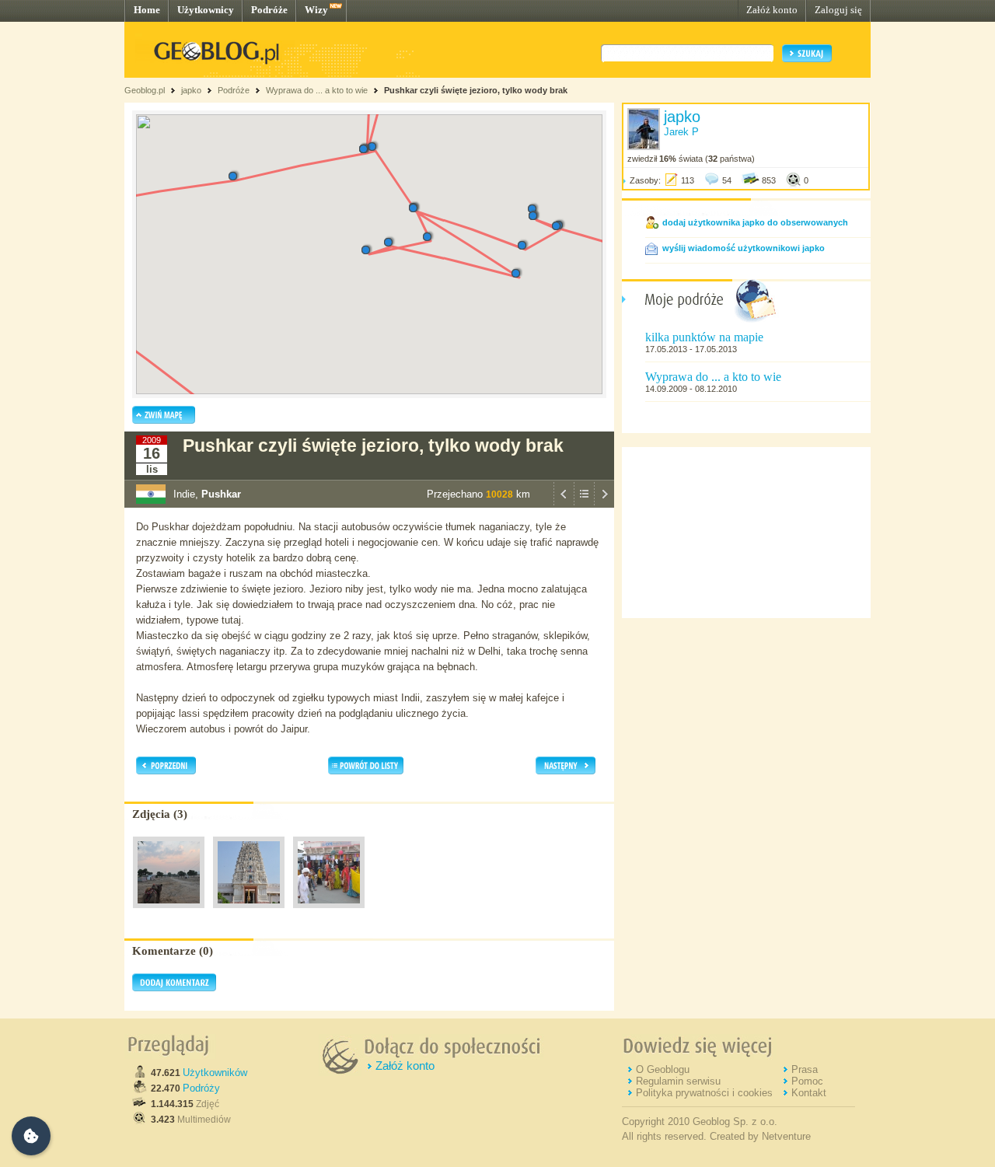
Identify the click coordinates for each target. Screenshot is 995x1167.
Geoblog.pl (144, 90)
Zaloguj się (838, 10)
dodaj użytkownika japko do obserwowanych (755, 222)
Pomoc (807, 1081)
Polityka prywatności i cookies (704, 1093)
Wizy (316, 10)
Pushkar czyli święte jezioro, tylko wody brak (475, 90)
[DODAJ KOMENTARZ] (174, 988)
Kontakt (808, 1093)
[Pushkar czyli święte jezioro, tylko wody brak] (168, 912)
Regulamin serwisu (678, 1081)
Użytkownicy (205, 10)
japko (191, 90)
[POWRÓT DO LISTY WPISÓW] (584, 503)
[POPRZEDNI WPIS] (563, 503)
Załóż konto (772, 10)
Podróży (201, 1088)
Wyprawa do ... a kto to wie (317, 90)
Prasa (804, 1069)
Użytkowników (215, 1072)
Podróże (269, 10)
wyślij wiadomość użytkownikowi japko (743, 248)
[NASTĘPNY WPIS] (604, 503)
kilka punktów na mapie (704, 337)
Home (147, 10)
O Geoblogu (663, 1069)
